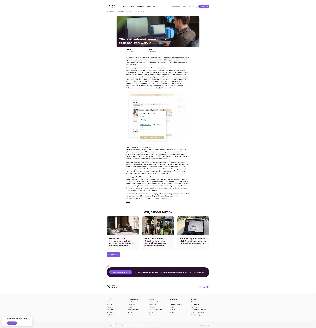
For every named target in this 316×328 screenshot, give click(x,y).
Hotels (130, 312)
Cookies (131, 325)
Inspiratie (112, 11)
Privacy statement (155, 325)
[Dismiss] (29, 319)
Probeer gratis (204, 6)
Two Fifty (206, 325)
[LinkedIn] (204, 287)
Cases (149, 6)
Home (107, 11)
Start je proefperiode (197, 315)
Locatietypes (140, 6)
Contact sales (176, 6)
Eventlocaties (132, 302)
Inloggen (184, 6)
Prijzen (132, 6)
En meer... (131, 315)
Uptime (151, 307)
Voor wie (172, 312)
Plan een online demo (197, 312)
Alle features (111, 315)
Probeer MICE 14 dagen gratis (120, 272)
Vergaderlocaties (133, 310)
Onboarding (153, 304)
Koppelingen (195, 302)
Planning (109, 307)
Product (123, 6)
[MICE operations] (112, 7)
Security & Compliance (156, 310)
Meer (154, 6)
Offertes (109, 304)
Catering (130, 307)
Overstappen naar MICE (198, 310)
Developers (152, 312)
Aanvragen (110, 302)
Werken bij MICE (175, 304)
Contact (151, 315)
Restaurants (132, 304)
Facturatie (110, 312)
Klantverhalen (195, 304)
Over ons (173, 302)
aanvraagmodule (155, 70)
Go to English (11, 323)
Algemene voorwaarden (142, 325)
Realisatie (110, 310)
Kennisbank (152, 302)
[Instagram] (200, 287)
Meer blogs (114, 254)
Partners (172, 310)
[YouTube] (207, 287)
